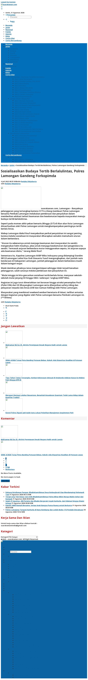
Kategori (4, 537)
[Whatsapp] (6, 320)
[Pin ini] (6, 316)
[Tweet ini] (6, 314)
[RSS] (6, 308)
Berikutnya (10, 469)
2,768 (8, 467)
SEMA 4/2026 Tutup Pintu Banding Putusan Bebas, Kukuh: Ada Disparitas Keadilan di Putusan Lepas (42, 455)
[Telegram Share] (6, 318)
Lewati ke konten (8, 2)
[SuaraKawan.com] (9, 4)
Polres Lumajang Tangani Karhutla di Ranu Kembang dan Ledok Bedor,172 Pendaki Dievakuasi (44, 510)
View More (5, 481)
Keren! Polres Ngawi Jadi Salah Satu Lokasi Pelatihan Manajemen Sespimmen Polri (39, 413)
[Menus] (2, 7)
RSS (13, 21)
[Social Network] (6, 19)
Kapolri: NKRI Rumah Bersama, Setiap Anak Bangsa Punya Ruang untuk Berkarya (39, 505)
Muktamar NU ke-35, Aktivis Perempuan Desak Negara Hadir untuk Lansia (36, 345)
